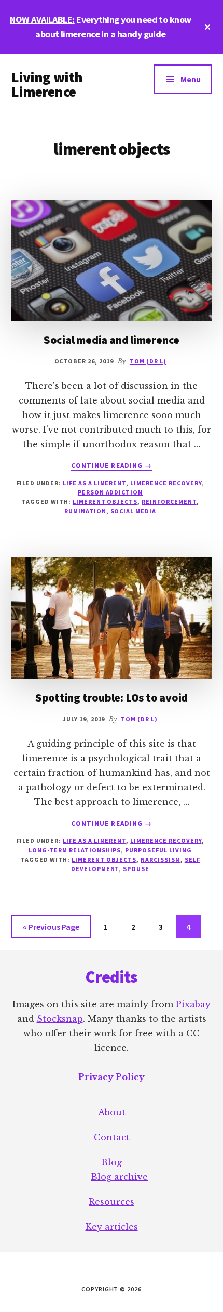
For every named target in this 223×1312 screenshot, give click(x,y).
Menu (190, 79)
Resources (111, 1202)
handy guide (141, 34)
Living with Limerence (47, 84)
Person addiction (110, 492)
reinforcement (169, 501)
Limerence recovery (165, 483)
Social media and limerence (111, 339)
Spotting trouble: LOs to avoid (111, 697)
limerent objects (105, 501)
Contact (112, 1137)
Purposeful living (158, 850)
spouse (136, 869)
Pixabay (193, 1004)
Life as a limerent (94, 483)
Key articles (112, 1227)
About (112, 1112)
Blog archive (119, 1177)
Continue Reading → (111, 466)
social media (133, 511)
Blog (111, 1162)
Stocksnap (60, 1019)
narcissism (160, 859)
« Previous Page (51, 929)
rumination (85, 511)
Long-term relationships (75, 850)
